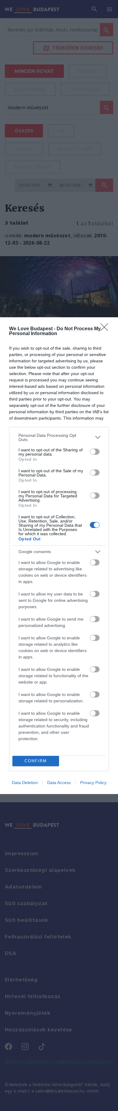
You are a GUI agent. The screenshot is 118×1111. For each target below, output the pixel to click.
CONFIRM (36, 761)
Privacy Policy (93, 782)
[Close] (106, 329)
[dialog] (59, 555)
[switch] (95, 452)
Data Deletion (25, 782)
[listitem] (59, 437)
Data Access (59, 782)
